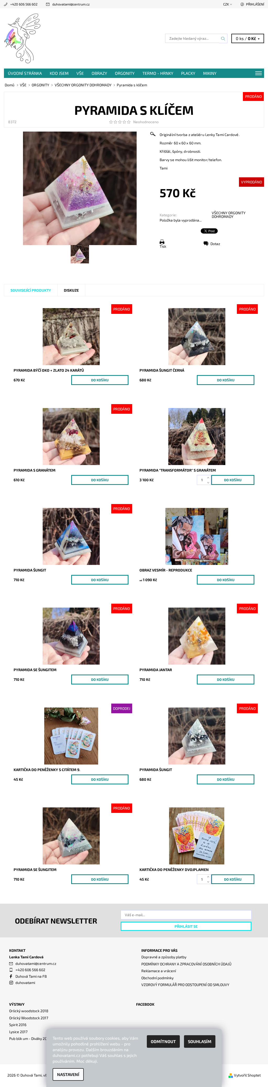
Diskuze (71, 290)
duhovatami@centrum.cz (71, 4)
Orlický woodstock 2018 (28, 1011)
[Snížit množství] (209, 482)
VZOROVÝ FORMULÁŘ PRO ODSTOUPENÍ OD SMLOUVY (185, 984)
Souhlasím (199, 1041)
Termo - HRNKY (157, 73)
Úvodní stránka (25, 73)
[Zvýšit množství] (209, 477)
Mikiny (209, 73)
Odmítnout (163, 1041)
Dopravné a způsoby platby (163, 957)
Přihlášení (255, 4)
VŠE (80, 73)
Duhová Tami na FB (31, 976)
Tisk (163, 246)
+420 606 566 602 (23, 4)
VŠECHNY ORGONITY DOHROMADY (228, 215)
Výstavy (17, 1004)
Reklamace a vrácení (158, 971)
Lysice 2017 (18, 1031)
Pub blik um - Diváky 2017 (29, 1038)
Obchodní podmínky (157, 978)
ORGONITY (125, 73)
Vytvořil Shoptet (247, 1075)
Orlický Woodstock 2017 (28, 1018)
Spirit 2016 (17, 1024)
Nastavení (68, 1074)
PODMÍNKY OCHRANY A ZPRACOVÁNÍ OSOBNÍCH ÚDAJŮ (186, 964)
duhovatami (25, 982)
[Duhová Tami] (69, 38)
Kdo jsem (59, 73)
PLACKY (188, 73)
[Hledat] (223, 38)
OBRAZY (99, 73)
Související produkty (30, 290)
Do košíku (100, 380)
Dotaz (215, 243)
